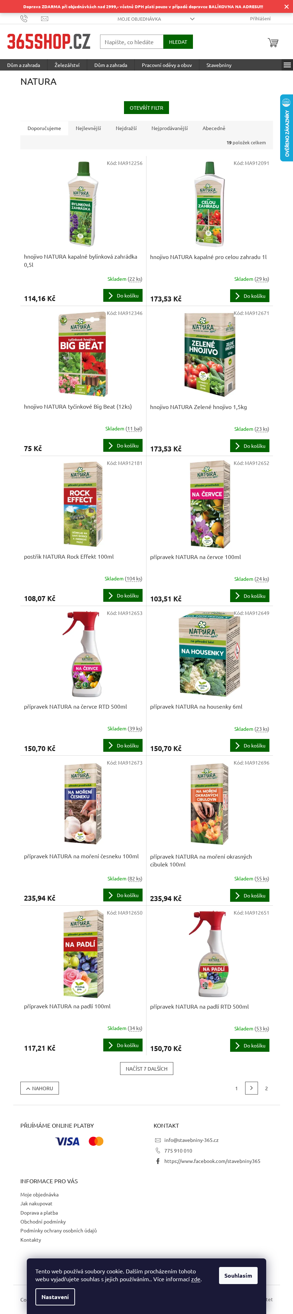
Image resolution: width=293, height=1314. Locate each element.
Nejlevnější (88, 128)
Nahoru (42, 1088)
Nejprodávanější (170, 128)
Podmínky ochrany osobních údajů (58, 1230)
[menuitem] (23, 65)
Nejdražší (126, 128)
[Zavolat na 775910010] (30, 18)
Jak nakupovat (36, 1203)
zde (195, 1278)
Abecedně (214, 128)
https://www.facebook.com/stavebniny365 (212, 1161)
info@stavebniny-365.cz (191, 1140)
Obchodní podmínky (43, 1221)
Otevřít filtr (146, 107)
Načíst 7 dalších (147, 1068)
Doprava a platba (39, 1212)
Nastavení (55, 1296)
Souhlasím (238, 1275)
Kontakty (30, 1239)
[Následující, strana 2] (251, 1088)
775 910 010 (178, 1150)
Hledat (178, 41)
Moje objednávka (139, 19)
